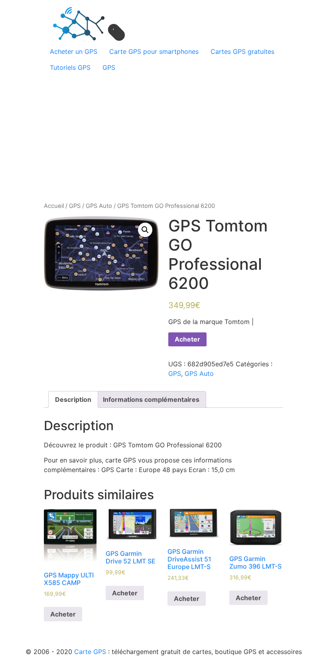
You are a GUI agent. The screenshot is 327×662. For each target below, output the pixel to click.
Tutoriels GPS (70, 67)
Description (73, 399)
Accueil (54, 205)
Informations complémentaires (151, 399)
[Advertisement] (163, 135)
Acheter (187, 339)
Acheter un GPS (73, 51)
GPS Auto (99, 205)
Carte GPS (90, 652)
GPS (108, 67)
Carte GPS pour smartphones (154, 51)
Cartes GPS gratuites (242, 51)
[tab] (73, 399)
